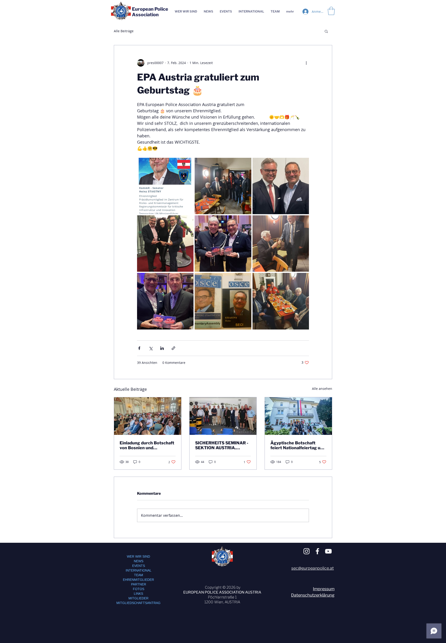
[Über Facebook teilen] (139, 348)
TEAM (138, 575)
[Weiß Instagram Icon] (306, 551)
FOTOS (138, 589)
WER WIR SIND (138, 556)
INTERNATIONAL (138, 570)
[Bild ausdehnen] (165, 186)
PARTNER (138, 584)
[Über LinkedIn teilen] (162, 348)
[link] (331, 11)
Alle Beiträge (124, 31)
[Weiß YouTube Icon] (328, 551)
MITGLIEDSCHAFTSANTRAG (138, 603)
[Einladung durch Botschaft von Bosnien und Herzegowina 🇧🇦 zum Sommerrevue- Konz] (147, 416)
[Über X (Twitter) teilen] (150, 348)
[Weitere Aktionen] (306, 63)
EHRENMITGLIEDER (138, 580)
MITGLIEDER (138, 598)
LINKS (138, 593)
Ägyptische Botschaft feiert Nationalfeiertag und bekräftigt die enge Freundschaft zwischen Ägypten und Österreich (297, 445)
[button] (326, 31)
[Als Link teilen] (173, 348)
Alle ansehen (322, 388)
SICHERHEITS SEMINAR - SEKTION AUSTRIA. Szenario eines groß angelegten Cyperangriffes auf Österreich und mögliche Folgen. (223, 445)
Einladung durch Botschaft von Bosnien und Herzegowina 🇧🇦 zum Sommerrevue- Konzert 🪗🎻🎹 (147, 445)
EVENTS (138, 566)
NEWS (138, 561)
